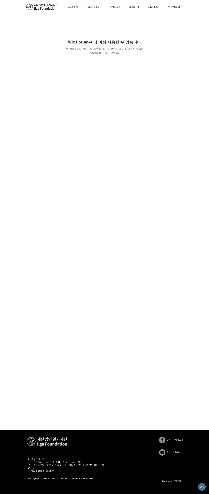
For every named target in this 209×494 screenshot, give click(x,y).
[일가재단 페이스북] (162, 440)
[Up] (202, 487)
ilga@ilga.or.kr (46, 470)
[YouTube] (162, 452)
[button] (73, 7)
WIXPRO (177, 481)
